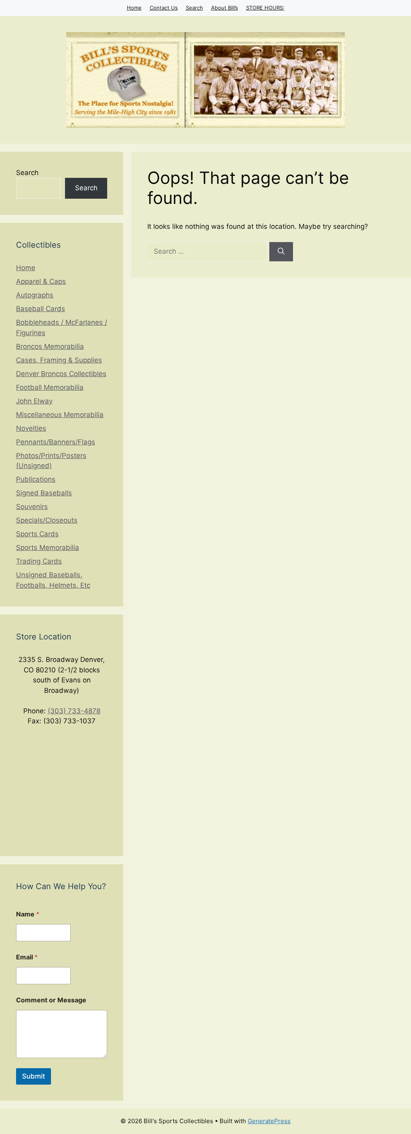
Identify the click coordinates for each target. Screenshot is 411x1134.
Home (134, 7)
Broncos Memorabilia (50, 346)
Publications (35, 479)
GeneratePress (269, 1121)
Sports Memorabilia (47, 548)
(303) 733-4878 (74, 711)
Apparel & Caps (41, 281)
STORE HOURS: (265, 7)
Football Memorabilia (49, 387)
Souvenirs (32, 507)
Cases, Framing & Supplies (59, 360)
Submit (33, 1076)
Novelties (31, 428)
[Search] (281, 251)
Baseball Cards (40, 309)
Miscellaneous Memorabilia (60, 415)
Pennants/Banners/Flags (55, 442)
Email (27, 957)
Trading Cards (39, 561)
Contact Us (164, 7)
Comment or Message (51, 1000)
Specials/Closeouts (46, 520)
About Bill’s (224, 7)
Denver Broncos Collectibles (61, 374)
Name (27, 914)
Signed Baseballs (44, 493)
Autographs (34, 295)
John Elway (34, 401)
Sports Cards (37, 534)
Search (194, 7)
